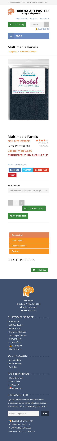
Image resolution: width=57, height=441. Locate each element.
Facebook (14, 170)
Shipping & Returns (17, 335)
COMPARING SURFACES (20, 428)
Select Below (14, 185)
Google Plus (41, 170)
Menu (18, 35)
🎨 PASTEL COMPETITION (21, 421)
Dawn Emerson (16, 378)
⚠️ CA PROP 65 (42, 29)
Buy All (42, 270)
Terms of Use (15, 342)
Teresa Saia (14, 381)
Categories (12, 51)
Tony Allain (14, 385)
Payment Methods (17, 332)
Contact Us (44, 18)
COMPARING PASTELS (19, 424)
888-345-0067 (15, 2)
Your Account (21, 18)
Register (33, 18)
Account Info (15, 360)
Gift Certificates (16, 325)
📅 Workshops (15, 388)
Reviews (15, 251)
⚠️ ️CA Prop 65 (15, 345)
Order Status (15, 328)
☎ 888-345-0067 (28, 310)
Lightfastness (15, 349)
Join (45, 413)
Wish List (13, 367)
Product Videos (19, 245)
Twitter (27, 170)
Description (17, 235)
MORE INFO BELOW (17, 164)
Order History (15, 363)
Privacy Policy (15, 339)
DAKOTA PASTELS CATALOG (22, 431)
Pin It (12, 175)
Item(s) (19, 24)
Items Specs (17, 240)
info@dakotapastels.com (36, 2)
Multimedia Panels (28, 51)
